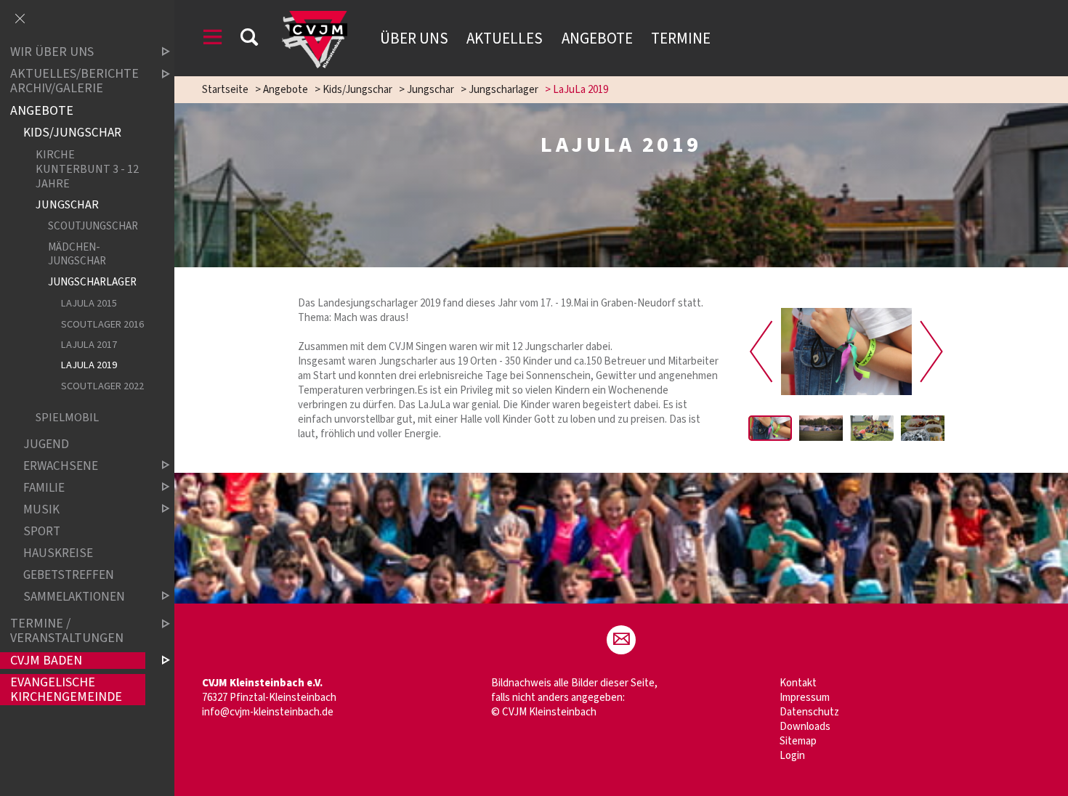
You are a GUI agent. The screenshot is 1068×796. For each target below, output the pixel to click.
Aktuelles (504, 38)
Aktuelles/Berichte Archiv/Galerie (74, 81)
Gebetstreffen (68, 574)
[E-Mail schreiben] (621, 639)
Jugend (46, 444)
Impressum (805, 697)
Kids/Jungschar (357, 89)
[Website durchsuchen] (249, 39)
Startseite (225, 89)
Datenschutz (809, 712)
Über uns (414, 38)
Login (792, 755)
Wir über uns (52, 52)
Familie (44, 487)
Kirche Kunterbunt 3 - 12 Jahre (87, 169)
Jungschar (430, 89)
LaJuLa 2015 (89, 303)
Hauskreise (58, 553)
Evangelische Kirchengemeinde (66, 689)
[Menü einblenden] (213, 39)
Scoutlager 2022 (102, 386)
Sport (41, 531)
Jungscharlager (503, 89)
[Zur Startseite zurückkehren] (314, 17)
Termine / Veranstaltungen (67, 630)
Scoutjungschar (93, 226)
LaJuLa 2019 (89, 365)
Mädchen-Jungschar (77, 254)
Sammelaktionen (74, 596)
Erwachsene (60, 466)
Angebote (597, 38)
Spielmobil (67, 417)
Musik (41, 509)
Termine (681, 38)
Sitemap (798, 741)
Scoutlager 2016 (102, 324)
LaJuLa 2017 (89, 344)
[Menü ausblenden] (19, 19)
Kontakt (798, 683)
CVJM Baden (46, 660)
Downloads (805, 726)
